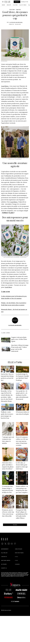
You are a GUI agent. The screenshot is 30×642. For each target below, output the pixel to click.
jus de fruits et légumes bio (12, 95)
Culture (15, 5)
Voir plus (15, 524)
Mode (3, 5)
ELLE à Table (23, 5)
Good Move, (14, 202)
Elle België (4, 552)
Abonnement (5, 549)
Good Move (15, 66)
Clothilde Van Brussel (16, 22)
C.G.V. (16, 560)
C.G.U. (16, 556)
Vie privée (4, 564)
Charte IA (4, 568)
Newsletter (24, 1)
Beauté (9, 5)
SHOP (17, 1)
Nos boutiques (19, 552)
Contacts (4, 556)
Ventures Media (5, 560)
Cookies (17, 564)
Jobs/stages (18, 549)
